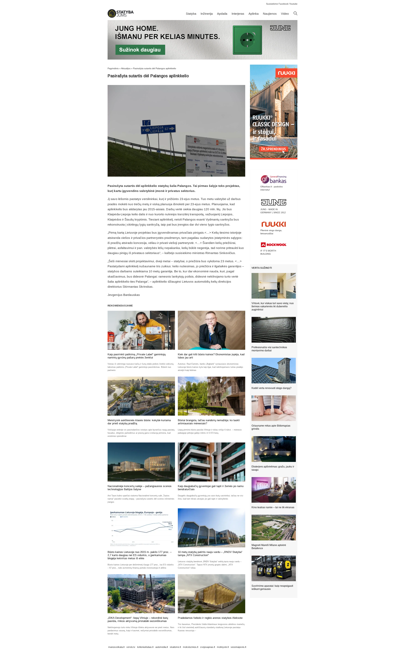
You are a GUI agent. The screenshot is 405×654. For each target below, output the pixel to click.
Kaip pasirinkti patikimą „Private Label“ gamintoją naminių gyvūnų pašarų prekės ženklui (136, 356)
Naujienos (270, 13)
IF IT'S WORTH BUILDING (268, 252)
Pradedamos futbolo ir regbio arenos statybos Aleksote (210, 617)
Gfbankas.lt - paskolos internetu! (271, 188)
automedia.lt (161, 647)
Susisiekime (272, 4)
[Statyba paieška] (295, 14)
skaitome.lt (175, 647)
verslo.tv (130, 647)
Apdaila (222, 13)
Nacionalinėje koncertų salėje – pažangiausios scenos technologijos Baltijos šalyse (139, 488)
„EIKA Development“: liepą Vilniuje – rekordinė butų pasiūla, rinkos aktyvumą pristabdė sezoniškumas (138, 619)
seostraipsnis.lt (238, 647)
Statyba (191, 13)
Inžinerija (207, 13)
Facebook (284, 4)
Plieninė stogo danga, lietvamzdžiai (271, 232)
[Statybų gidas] (121, 17)
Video (285, 13)
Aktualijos (126, 68)
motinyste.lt (223, 647)
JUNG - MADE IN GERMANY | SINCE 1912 (273, 211)
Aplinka (254, 13)
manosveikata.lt (116, 647)
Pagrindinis (113, 68)
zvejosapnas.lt (207, 647)
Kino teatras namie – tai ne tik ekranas (273, 507)
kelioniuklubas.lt (145, 647)
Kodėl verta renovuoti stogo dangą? (271, 388)
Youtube (293, 4)
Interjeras (238, 13)
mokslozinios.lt (190, 647)
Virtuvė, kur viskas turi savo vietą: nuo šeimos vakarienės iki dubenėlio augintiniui (273, 306)
